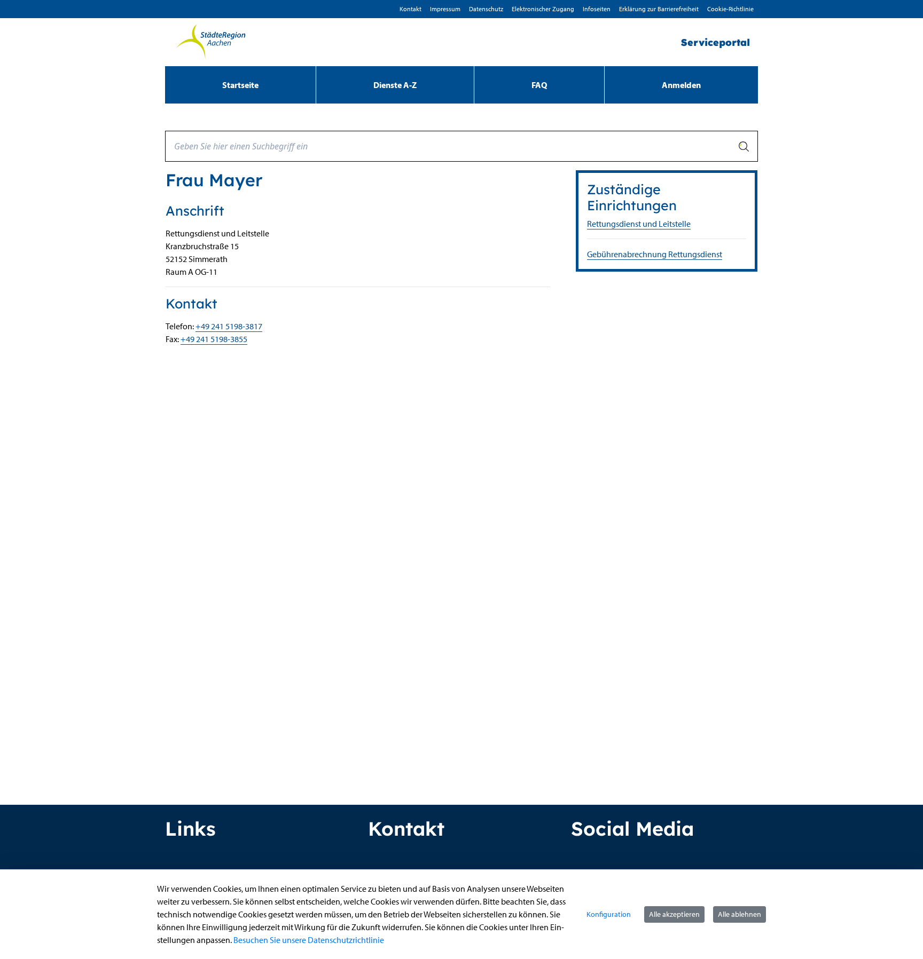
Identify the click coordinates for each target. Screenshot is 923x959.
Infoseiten (597, 9)
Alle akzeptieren (674, 914)
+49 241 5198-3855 (214, 339)
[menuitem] (240, 85)
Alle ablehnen (739, 914)
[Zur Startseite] (210, 42)
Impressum (445, 9)
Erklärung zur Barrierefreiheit (659, 9)
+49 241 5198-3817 (228, 326)
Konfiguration (608, 914)
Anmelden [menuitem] (681, 85)
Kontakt (410, 9)
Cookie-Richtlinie (730, 9)
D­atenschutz (486, 9)
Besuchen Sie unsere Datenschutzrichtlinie (308, 939)
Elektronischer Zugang (543, 9)
